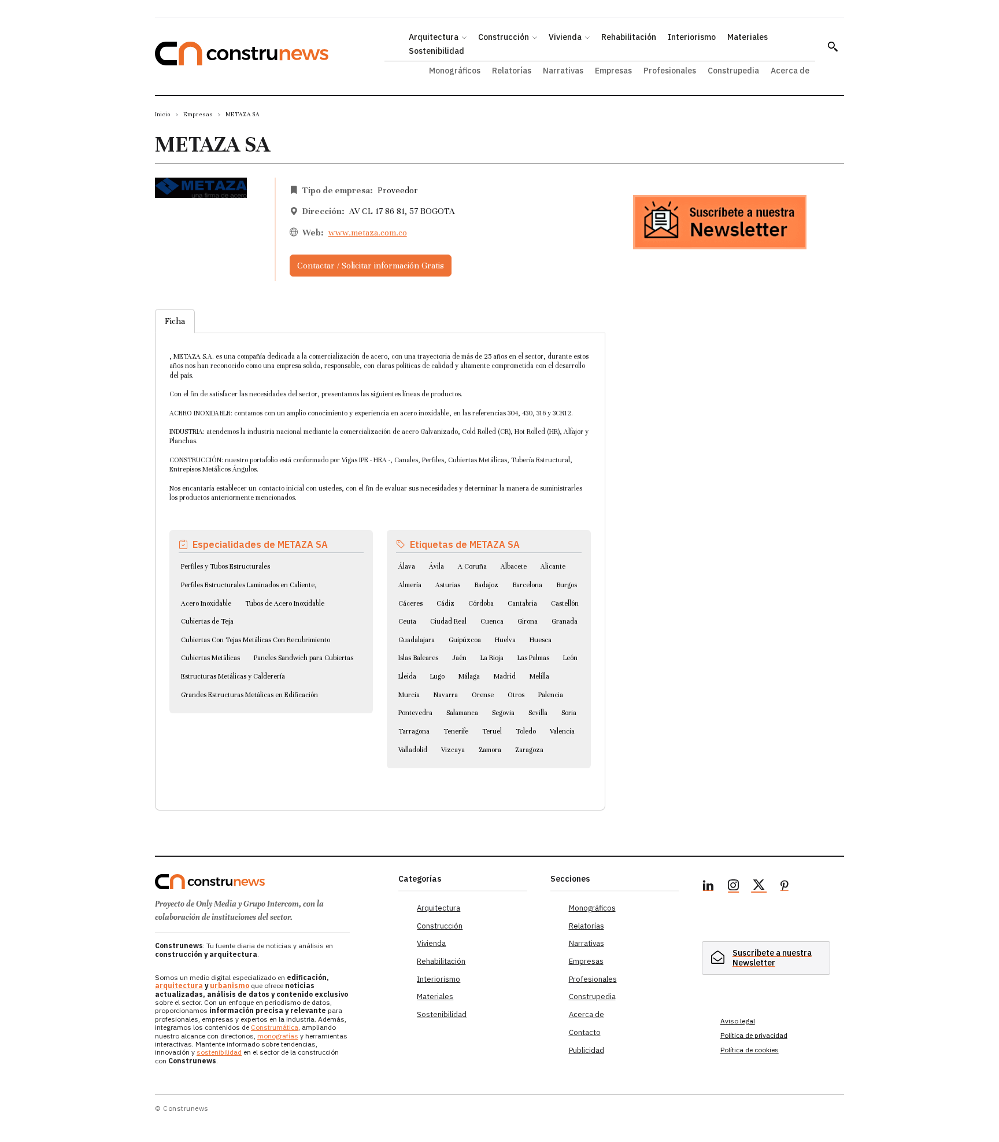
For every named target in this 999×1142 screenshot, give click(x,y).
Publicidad (586, 1050)
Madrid (505, 676)
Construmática (274, 1027)
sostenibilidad (219, 1052)
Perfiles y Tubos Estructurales (225, 566)
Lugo (437, 676)
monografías (277, 1036)
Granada (565, 621)
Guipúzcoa (465, 640)
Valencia (562, 731)
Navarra (446, 695)
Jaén (459, 658)
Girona (527, 621)
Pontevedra (415, 713)
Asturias (447, 585)
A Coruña (472, 566)
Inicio (163, 114)
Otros (516, 695)
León (570, 658)
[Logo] (269, 881)
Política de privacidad (753, 1035)
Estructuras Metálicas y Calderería (233, 676)
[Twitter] (759, 887)
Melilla (539, 676)
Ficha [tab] (175, 321)
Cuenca (492, 621)
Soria (568, 713)
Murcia (409, 695)
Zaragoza (529, 750)
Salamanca (462, 713)
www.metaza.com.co (367, 232)
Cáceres (410, 603)
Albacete (514, 566)
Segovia (503, 713)
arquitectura (179, 985)
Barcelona (527, 585)
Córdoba (481, 603)
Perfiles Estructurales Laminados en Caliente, (249, 585)
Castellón (565, 603)
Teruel (492, 731)
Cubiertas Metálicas (210, 658)
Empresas (198, 114)
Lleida (407, 676)
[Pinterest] (784, 887)
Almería (409, 585)
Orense (483, 695)
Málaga (469, 676)
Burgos (566, 585)
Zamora (490, 750)
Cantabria (522, 603)
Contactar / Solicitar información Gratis (370, 265)
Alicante (553, 566)
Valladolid (412, 750)
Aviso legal (737, 1020)
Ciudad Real (448, 621)
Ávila (436, 566)
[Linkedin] (708, 887)
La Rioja (492, 658)
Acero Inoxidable (206, 603)
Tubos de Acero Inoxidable (284, 603)
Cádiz (445, 603)
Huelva (505, 640)
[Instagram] (733, 887)
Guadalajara (416, 640)
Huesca (541, 640)
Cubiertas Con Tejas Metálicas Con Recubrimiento (255, 640)
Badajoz (486, 585)
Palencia (550, 695)
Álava (406, 566)
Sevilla (537, 713)
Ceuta (407, 621)
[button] (832, 46)
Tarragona (414, 731)
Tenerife (455, 731)
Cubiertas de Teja (207, 621)
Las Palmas (533, 658)
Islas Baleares (418, 658)
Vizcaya (453, 750)
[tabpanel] (380, 557)
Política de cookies (749, 1049)
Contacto (585, 1032)
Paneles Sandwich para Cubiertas (303, 658)
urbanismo (229, 985)
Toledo (526, 731)
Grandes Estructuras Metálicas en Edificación (249, 695)
